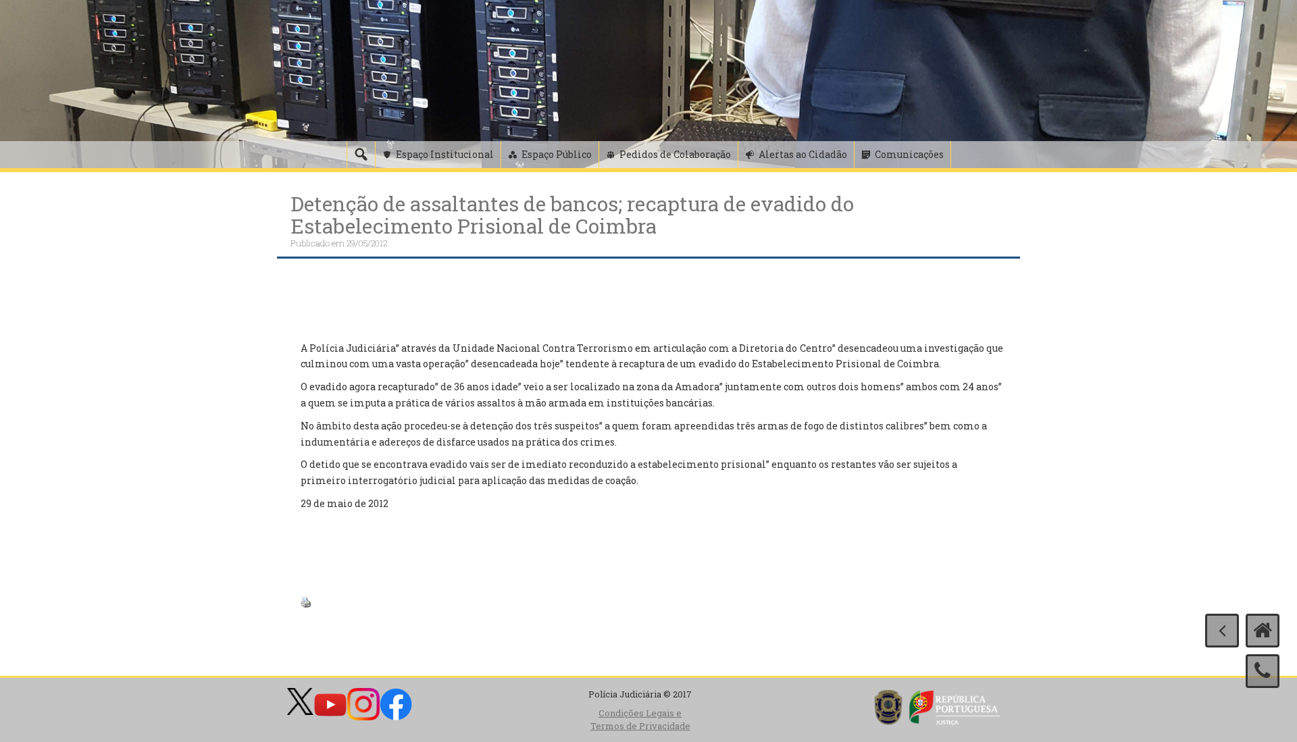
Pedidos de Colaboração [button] (675, 154)
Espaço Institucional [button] (445, 154)
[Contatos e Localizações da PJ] (1262, 671)
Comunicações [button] (909, 154)
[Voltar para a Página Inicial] (1262, 630)
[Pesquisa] (361, 154)
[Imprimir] (306, 601)
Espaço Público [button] (557, 154)
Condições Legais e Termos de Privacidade (640, 719)
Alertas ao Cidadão (803, 154)
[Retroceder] (1222, 630)
